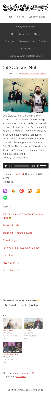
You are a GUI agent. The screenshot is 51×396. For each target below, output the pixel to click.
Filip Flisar (21, 376)
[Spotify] (7, 198)
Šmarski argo (10, 240)
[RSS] (39, 191)
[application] (26, 165)
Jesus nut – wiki (11, 225)
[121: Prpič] (33, 323)
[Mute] (37, 166)
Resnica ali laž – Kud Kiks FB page (21, 247)
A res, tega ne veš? (24, 373)
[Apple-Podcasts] (7, 191)
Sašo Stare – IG (11, 270)
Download (18, 174)
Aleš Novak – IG (11, 262)
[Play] (6, 166)
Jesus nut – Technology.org (17, 232)
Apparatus (26, 8)
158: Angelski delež (11, 354)
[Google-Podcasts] (15, 191)
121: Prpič (28, 330)
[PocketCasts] (23, 191)
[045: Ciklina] (12, 323)
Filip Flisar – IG (10, 255)
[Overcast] (31, 191)
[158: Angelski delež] (12, 347)
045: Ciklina (8, 330)
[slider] (43, 165)
